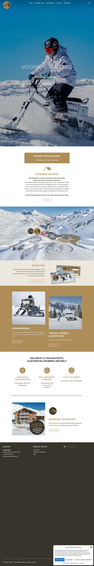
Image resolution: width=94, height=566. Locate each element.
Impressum (82, 563)
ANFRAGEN (67, 3)
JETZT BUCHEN (47, 84)
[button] (91, 547)
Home (31, 3)
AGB (34, 454)
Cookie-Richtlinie (65, 563)
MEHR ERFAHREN (17, 341)
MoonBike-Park (39, 3)
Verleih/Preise (50, 3)
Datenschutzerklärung (74, 563)
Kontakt (59, 3)
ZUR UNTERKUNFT (54, 430)
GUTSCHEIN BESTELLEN (37, 281)
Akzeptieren (60, 559)
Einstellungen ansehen (83, 559)
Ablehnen (69, 559)
